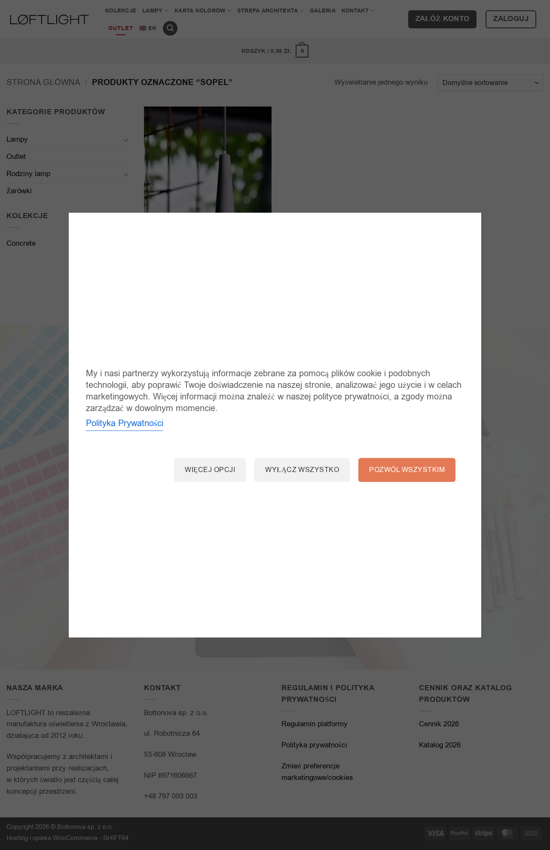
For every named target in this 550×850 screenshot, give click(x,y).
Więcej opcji (210, 470)
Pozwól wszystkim (407, 470)
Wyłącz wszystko (302, 470)
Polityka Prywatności (124, 424)
